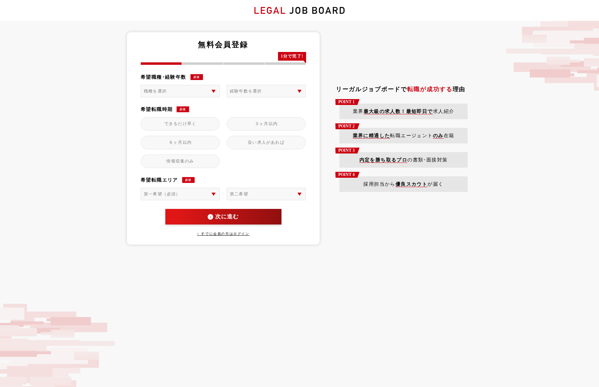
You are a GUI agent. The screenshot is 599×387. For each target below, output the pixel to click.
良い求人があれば (266, 142)
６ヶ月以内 (180, 142)
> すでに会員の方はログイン (223, 234)
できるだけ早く (180, 123)
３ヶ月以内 (266, 123)
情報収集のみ (180, 161)
